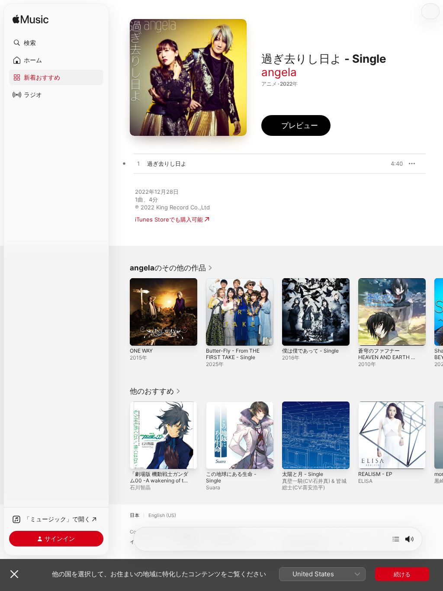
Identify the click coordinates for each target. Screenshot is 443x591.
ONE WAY (141, 350)
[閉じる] (14, 574)
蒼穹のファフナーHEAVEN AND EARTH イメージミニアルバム (387, 357)
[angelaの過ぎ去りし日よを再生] (138, 164)
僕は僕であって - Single (310, 350)
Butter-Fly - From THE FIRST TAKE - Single (233, 353)
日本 (134, 515)
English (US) (162, 515)
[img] (30, 20)
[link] (171, 268)
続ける (402, 574)
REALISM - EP (375, 474)
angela (279, 72)
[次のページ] (434, 312)
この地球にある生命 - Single (231, 477)
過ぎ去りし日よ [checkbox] (166, 163)
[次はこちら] (396, 539)
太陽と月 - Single (302, 474)
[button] (56, 42)
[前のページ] (121, 312)
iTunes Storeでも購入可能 (169, 219)
